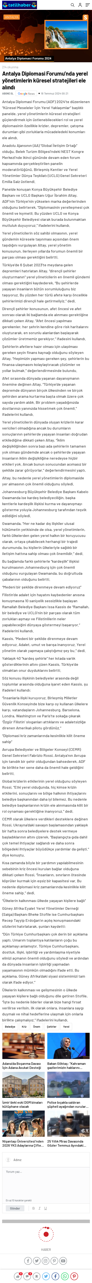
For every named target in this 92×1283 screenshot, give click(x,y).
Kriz (24, 1026)
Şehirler (51, 1026)
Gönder (15, 1208)
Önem (36, 1026)
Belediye (10, 1026)
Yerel (66, 1026)
